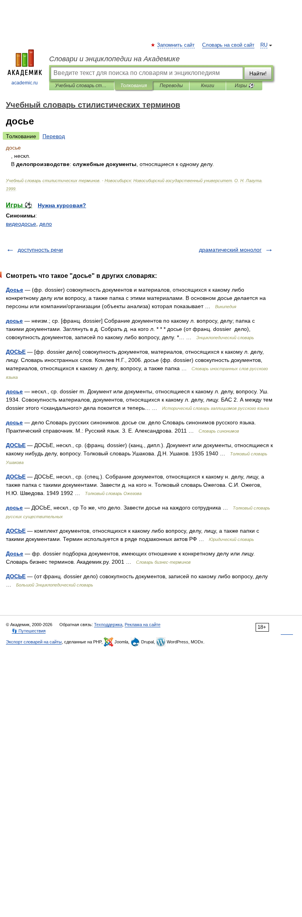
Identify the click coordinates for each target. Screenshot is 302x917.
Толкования (133, 85)
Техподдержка (108, 624)
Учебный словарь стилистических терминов (81, 85)
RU (263, 45)
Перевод (53, 136)
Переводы (171, 85)
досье (14, 321)
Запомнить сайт (176, 45)
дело (45, 224)
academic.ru (24, 83)
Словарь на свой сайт (228, 45)
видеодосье (21, 224)
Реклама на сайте (142, 624)
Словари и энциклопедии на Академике (114, 59)
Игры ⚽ (244, 85)
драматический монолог (230, 250)
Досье (14, 290)
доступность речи (40, 250)
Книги (207, 85)
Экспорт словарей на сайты (34, 641)
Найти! (258, 73)
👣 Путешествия (29, 630)
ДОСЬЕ (16, 352)
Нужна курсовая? (62, 205)
